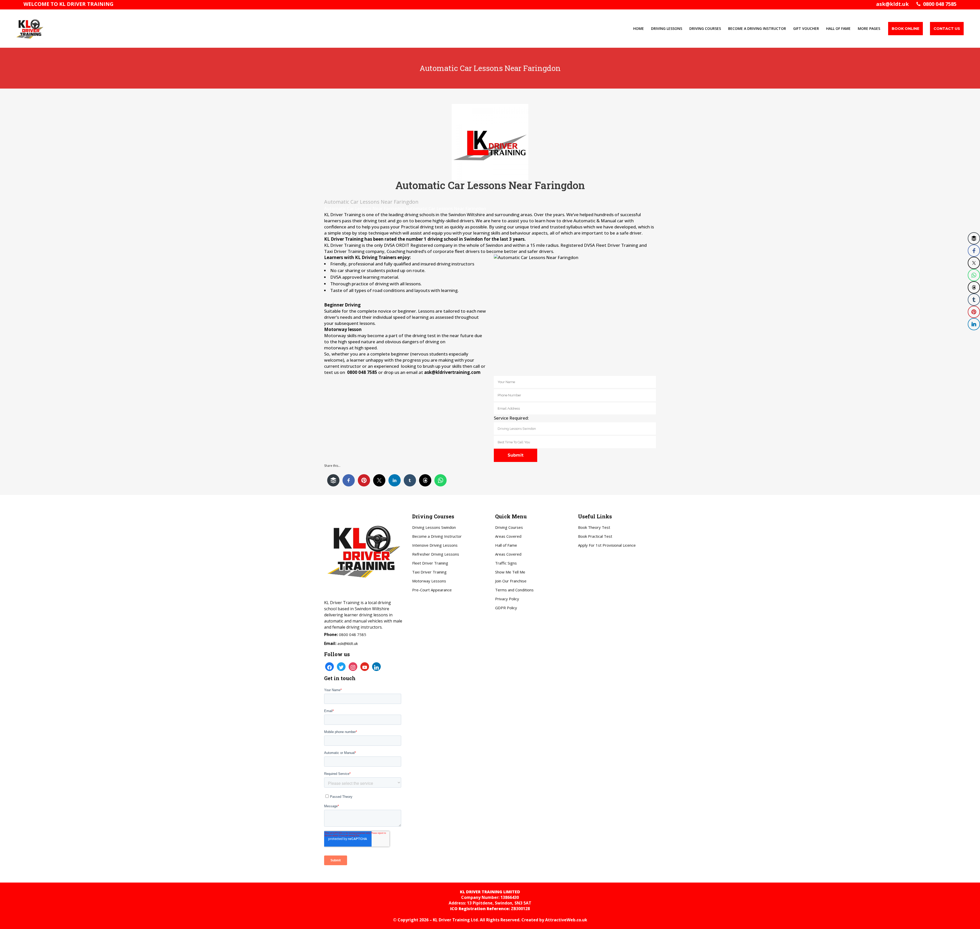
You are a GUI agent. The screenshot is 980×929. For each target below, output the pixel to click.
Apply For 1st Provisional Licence (607, 545)
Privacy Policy (507, 598)
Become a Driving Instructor (437, 536)
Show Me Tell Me (510, 571)
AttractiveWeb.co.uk (566, 920)
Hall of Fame (506, 545)
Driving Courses (509, 527)
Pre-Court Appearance (432, 589)
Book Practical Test (595, 536)
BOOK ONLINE (905, 28)
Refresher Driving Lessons (435, 554)
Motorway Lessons (429, 580)
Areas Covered (508, 536)
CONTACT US (947, 28)
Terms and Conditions (514, 589)
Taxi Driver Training (429, 571)
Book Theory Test (594, 527)
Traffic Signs (506, 563)
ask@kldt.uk (892, 4)
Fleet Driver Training (430, 563)
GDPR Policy (506, 607)
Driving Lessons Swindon (434, 527)
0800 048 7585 (939, 4)
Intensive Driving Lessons (435, 545)
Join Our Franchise (510, 580)
